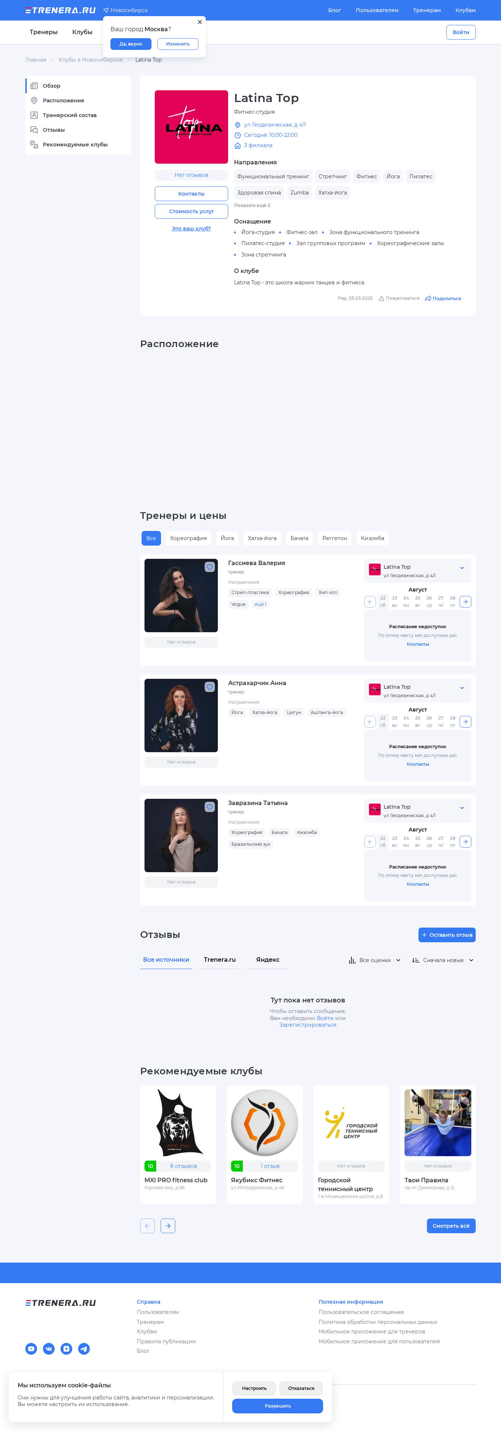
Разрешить (278, 1406)
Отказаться (301, 1388)
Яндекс (267, 959)
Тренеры (44, 32)
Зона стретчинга (263, 254)
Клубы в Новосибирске (91, 60)
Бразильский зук (250, 844)
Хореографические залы (410, 243)
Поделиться (447, 298)
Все (151, 538)
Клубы (82, 32)
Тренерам (427, 10)
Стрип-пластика (250, 592)
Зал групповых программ (330, 243)
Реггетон (334, 538)
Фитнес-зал (302, 232)
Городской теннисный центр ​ (346, 1184)
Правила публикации (166, 1341)
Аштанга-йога (327, 712)
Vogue (238, 604)
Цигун (294, 712)
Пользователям (377, 10)
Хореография (188, 538)
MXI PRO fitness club (176, 1180)
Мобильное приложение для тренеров (372, 1331)
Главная (35, 60)
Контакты (191, 193)
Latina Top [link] (148, 60)
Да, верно (131, 44)
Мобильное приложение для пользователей (379, 1341)
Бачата (299, 538)
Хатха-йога (262, 538)
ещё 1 (260, 604)
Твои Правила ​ (427, 1180)
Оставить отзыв (451, 935)
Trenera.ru (220, 959)
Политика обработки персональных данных (378, 1322)
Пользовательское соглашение (361, 1312)
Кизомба (372, 538)
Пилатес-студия (263, 243)
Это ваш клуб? (191, 228)
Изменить (178, 44)
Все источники (166, 959)
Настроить (254, 1388)
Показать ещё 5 (252, 205)
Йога (227, 538)
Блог (334, 10)
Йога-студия (258, 232)
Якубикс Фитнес (256, 1180)
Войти (461, 32)
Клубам (466, 10)
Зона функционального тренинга (374, 232)
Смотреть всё (451, 1226)
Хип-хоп (328, 592)
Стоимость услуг (191, 211)
